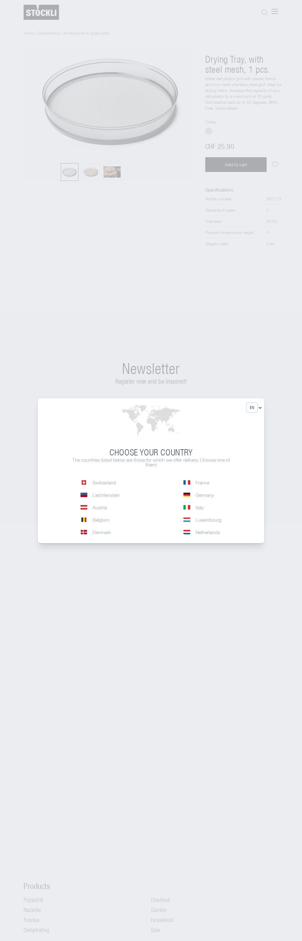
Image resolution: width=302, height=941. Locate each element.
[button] (252, 407)
